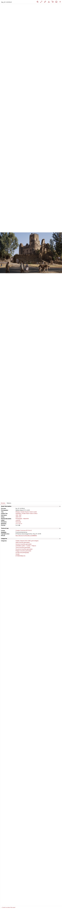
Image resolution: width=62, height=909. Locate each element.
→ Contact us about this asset (8, 907)
